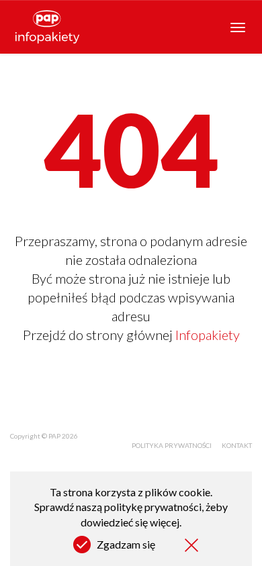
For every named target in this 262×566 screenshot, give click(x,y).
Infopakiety (207, 335)
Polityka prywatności (172, 445)
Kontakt (237, 445)
